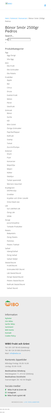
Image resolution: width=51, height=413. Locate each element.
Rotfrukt (10, 136)
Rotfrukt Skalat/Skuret (16, 284)
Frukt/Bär (9, 77)
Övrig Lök (11, 212)
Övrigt (7, 220)
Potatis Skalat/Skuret (15, 280)
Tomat (9, 143)
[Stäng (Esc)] (8, 409)
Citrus (9, 87)
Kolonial (14, 18)
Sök (6, 39)
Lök (6, 206)
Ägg (6, 52)
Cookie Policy (10, 336)
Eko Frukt (10, 66)
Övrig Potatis (12, 237)
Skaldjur (10, 176)
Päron (9, 103)
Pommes (10, 241)
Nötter (9, 172)
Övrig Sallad (12, 255)
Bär (8, 84)
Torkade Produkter (14, 226)
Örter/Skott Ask (13, 202)
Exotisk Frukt (12, 95)
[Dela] (6, 409)
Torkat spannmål (14, 180)
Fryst (9, 157)
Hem (7, 18)
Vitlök (9, 216)
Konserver (23, 18)
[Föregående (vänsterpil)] (1, 412)
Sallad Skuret (12, 288)
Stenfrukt (11, 106)
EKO (7, 63)
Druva (9, 91)
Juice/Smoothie (13, 223)
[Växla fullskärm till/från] (3, 409)
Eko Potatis (11, 73)
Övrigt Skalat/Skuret (15, 277)
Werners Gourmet (14, 184)
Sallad (7, 248)
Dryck (9, 154)
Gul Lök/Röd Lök (13, 208)
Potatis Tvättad (13, 244)
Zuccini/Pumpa (13, 147)
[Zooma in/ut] (1, 409)
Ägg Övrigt (11, 55)
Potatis (8, 230)
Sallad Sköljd (12, 259)
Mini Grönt (11, 124)
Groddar (10, 194)
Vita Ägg (10, 59)
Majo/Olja (11, 165)
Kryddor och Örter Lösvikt (17, 198)
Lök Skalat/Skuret (14, 273)
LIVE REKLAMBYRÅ (31, 402)
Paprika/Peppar (13, 132)
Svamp (10, 139)
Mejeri (9, 169)
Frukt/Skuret (12, 265)
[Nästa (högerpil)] (3, 412)
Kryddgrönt (9, 188)
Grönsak (8, 110)
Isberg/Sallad (12, 251)
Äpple (9, 80)
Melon (9, 99)
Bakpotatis (11, 233)
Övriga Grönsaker (14, 128)
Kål (8, 121)
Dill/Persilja (11, 190)
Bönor (9, 113)
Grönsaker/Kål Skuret (16, 269)
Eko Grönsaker (13, 69)
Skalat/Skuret (10, 262)
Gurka (9, 117)
